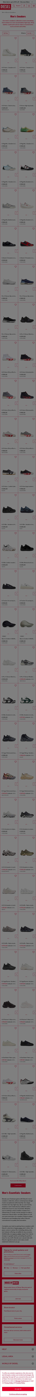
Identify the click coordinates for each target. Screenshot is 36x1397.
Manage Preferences (22, 1381)
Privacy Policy (8, 1383)
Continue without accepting (18, 1394)
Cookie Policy (20, 1383)
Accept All (18, 1389)
